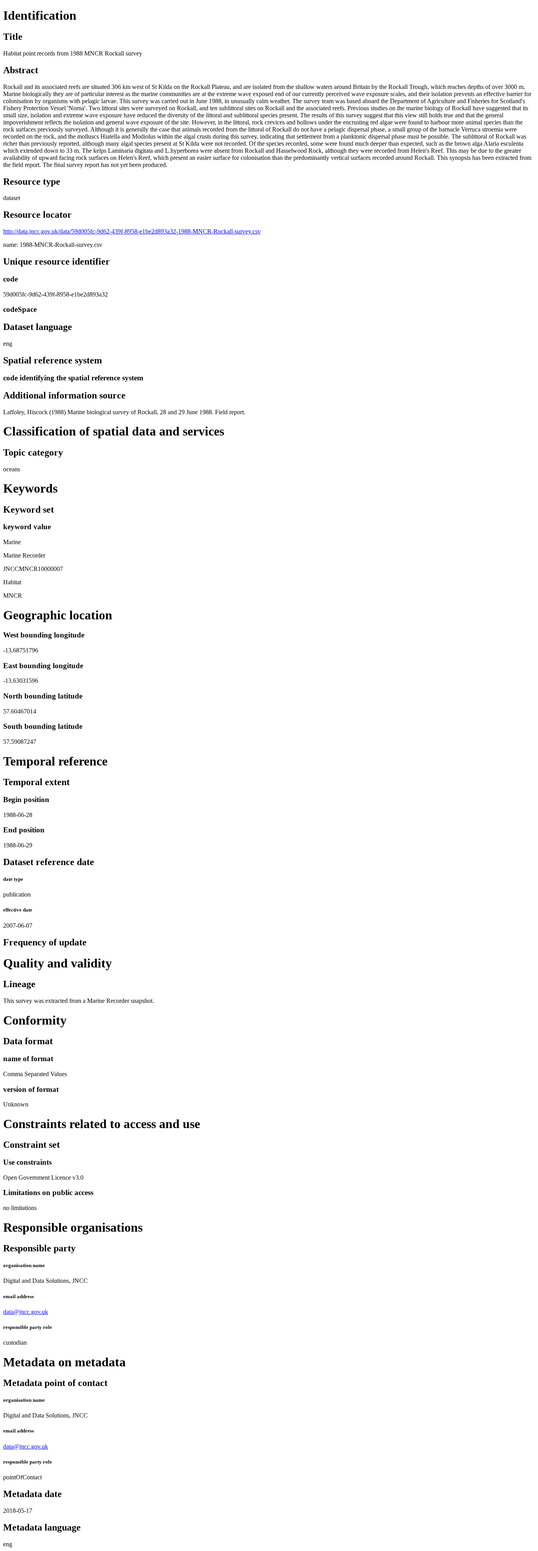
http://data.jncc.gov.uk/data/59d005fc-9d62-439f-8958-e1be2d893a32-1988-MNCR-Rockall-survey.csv (132, 231)
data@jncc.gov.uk (25, 1311)
